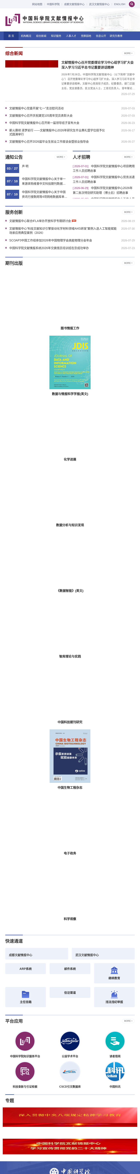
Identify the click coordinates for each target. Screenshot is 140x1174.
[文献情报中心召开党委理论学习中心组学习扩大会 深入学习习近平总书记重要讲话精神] (31, 77)
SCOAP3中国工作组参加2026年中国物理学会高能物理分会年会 (50, 240)
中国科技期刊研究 (70, 722)
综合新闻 (41, 35)
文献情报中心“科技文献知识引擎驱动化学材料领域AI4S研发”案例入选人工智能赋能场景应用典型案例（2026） (63, 230)
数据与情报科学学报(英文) (70, 394)
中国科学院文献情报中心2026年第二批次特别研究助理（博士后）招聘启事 (103, 190)
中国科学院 (53, 4)
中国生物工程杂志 (70, 787)
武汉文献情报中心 (99, 4)
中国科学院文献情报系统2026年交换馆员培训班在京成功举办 (49, 248)
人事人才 (71, 35)
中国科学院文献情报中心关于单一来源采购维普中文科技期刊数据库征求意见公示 (44, 181)
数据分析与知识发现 (70, 525)
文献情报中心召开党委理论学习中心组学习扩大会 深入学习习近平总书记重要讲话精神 (97, 65)
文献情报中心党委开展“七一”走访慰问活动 (36, 108)
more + (128, 53)
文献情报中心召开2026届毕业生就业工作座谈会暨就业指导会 (49, 141)
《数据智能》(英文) (70, 591)
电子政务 (70, 853)
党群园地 (86, 35)
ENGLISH (119, 4)
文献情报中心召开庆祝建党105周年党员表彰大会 (41, 115)
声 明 (25, 166)
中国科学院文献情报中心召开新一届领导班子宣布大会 (44, 122)
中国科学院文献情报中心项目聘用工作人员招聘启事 (104, 168)
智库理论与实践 (70, 656)
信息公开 (101, 35)
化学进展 (70, 459)
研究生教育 (116, 35)
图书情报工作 (70, 328)
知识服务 (56, 35)
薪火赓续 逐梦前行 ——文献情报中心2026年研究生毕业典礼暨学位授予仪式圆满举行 (57, 132)
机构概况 (26, 35)
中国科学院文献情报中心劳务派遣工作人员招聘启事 (104, 179)
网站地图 (37, 4)
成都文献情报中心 (74, 4)
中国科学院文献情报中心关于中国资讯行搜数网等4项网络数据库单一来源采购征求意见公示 (44, 194)
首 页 (11, 35)
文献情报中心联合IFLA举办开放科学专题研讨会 (40, 221)
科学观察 (70, 919)
